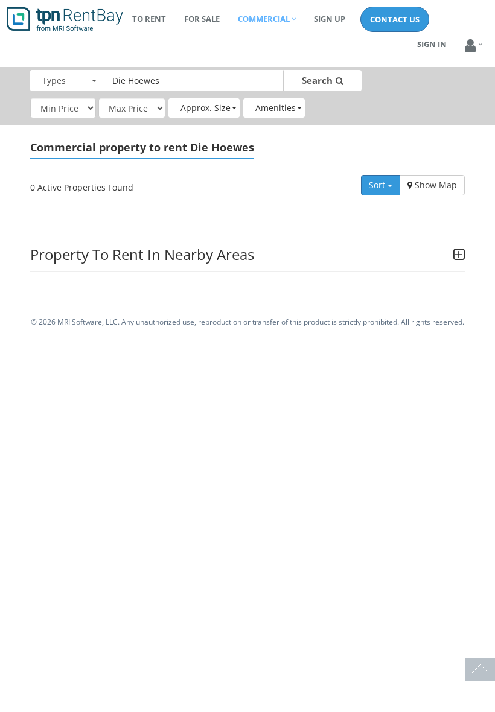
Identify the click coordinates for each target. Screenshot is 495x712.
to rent (149, 18)
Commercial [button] (264, 18)
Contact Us (395, 19)
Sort (378, 185)
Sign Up (329, 18)
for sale (202, 18)
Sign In (432, 44)
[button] (470, 46)
